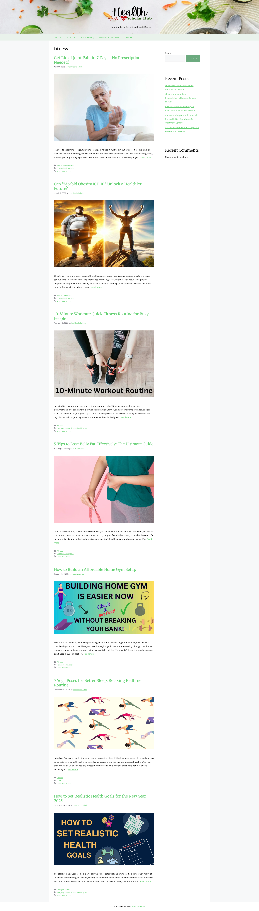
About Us (71, 37)
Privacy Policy (87, 37)
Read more (145, 157)
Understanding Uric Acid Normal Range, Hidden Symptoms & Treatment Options (181, 119)
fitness (60, 168)
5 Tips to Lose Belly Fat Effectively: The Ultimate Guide (103, 444)
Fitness (60, 425)
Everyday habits (63, 428)
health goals (68, 168)
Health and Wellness (109, 37)
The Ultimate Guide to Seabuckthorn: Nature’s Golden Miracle (180, 98)
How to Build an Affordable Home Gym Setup (95, 569)
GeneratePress (138, 906)
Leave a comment (64, 171)
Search (168, 53)
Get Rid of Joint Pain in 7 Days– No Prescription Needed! (97, 60)
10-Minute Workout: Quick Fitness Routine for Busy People (101, 316)
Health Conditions (64, 295)
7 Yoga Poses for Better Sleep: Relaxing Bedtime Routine (97, 683)
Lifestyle (128, 37)
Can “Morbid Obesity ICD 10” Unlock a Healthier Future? (98, 186)
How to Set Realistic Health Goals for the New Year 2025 (100, 798)
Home (58, 37)
